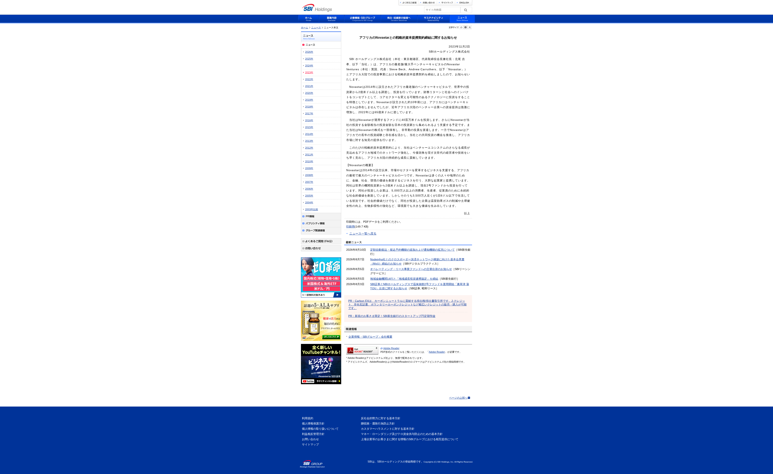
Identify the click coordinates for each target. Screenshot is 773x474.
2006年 (309, 188)
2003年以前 (311, 209)
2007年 (309, 182)
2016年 (309, 120)
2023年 (309, 72)
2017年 (309, 113)
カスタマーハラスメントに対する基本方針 (387, 428)
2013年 (309, 141)
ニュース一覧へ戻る (362, 233)
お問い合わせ (310, 439)
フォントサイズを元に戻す (465, 27)
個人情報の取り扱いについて (320, 428)
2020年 (309, 93)
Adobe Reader (391, 348)
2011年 (309, 154)
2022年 (309, 79)
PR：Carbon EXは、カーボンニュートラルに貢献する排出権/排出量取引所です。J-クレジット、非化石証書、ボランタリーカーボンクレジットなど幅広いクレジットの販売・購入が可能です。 (407, 304)
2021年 (309, 86)
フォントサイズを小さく (461, 27)
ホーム (304, 27)
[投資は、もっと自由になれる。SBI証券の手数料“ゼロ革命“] (321, 298)
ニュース (316, 27)
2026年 (309, 52)
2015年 (309, 127)
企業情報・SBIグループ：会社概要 (370, 336)
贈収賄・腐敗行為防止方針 (378, 423)
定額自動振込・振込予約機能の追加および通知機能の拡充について (412, 249)
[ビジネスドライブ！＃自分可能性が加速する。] (321, 384)
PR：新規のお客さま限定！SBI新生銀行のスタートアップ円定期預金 (391, 316)
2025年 (309, 58)
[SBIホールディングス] (317, 10)
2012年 (309, 147)
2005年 (309, 195)
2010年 (309, 161)
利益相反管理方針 (313, 434)
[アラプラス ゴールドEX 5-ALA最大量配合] (321, 341)
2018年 (309, 106)
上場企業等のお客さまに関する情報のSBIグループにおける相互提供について (409, 439)
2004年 (309, 202)
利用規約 (307, 418)
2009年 (309, 168)
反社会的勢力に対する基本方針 (380, 418)
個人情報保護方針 (313, 423)
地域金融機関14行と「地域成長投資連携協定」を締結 (404, 278)
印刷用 (350, 226)
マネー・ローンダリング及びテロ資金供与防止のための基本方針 (402, 434)
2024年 (309, 65)
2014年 (309, 134)
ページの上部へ (458, 397)
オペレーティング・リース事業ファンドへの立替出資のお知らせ (411, 269)
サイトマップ (310, 444)
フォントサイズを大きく (470, 27)
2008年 (309, 175)
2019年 (309, 99)
